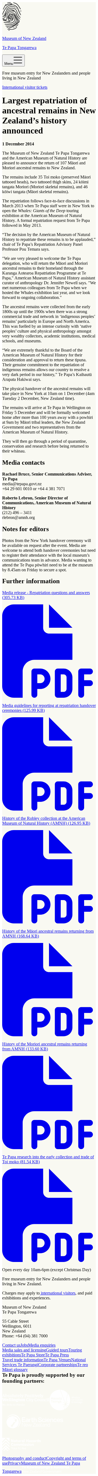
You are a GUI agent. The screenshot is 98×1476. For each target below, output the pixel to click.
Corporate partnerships (57, 1364)
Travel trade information (23, 1359)
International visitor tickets (24, 87)
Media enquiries (42, 1345)
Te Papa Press (57, 1355)
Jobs (24, 1345)
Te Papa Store (33, 1355)
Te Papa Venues (57, 1359)
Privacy (14, 1463)
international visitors (57, 1293)
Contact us (11, 1345)
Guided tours (57, 1350)
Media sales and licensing (24, 1350)
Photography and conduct (24, 1458)
